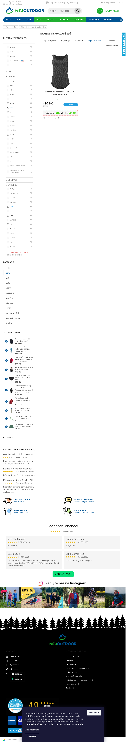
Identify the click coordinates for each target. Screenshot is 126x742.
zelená (20, 94)
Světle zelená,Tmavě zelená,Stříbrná (20, 171)
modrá (20, 112)
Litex (20, 211)
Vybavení (10, 293)
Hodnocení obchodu (63, 526)
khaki (20, 139)
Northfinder (20, 229)
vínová (20, 143)
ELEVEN (20, 238)
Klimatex (20, 202)
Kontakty (74, 2)
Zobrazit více (63, 574)
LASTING (20, 220)
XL (59, 118)
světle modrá (20, 152)
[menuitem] (8, 19)
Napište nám (70, 688)
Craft (20, 224)
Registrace (110, 3)
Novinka (20, 56)
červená (20, 117)
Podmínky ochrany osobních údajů (79, 680)
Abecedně (110, 41)
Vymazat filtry (18, 252)
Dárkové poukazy (13, 318)
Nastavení (32, 736)
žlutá (20, 85)
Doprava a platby (57, 2)
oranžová (20, 130)
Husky (20, 189)
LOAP (20, 206)
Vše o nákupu (70, 664)
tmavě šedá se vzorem (20, 166)
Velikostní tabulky (72, 672)
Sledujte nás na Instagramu (66, 583)
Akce (20, 51)
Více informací (32, 730)
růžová (20, 134)
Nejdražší (79, 41)
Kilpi (20, 215)
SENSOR (20, 197)
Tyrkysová (20, 148)
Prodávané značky (72, 684)
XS (44, 118)
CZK (121, 3)
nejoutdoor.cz (14, 669)
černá (20, 103)
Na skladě (20, 47)
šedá (20, 108)
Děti (7, 278)
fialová (20, 90)
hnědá (20, 121)
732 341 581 (13, 660)
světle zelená (20, 157)
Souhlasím (94, 712)
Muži (8, 268)
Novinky (9, 308)
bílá (20, 99)
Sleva (20, 65)
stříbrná (20, 125)
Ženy (8, 273)
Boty (8, 283)
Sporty (8, 288)
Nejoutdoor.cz (14, 665)
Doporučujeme (49, 41)
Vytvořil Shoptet (12, 739)
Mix (20, 161)
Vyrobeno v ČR (20, 60)
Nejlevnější (65, 41)
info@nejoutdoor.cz (17, 656)
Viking (20, 242)
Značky (9, 323)
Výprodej (9, 303)
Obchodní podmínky (73, 676)
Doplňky (9, 298)
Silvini (20, 233)
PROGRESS (20, 193)
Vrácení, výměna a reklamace (77, 668)
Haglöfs (20, 247)
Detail (71, 104)
